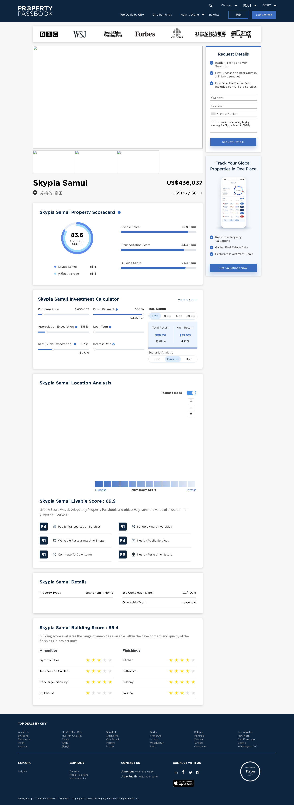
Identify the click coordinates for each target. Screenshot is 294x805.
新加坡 (65, 746)
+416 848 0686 (144, 771)
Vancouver (200, 746)
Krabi (65, 743)
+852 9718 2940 (148, 776)
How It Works (190, 14)
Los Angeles (245, 732)
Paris (153, 746)
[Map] (118, 437)
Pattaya (110, 743)
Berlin (153, 732)
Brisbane (23, 735)
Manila (65, 739)
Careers (74, 771)
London (154, 739)
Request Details (233, 141)
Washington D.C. (248, 746)
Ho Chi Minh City (72, 732)
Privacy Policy (25, 798)
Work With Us (78, 778)
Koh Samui (112, 739)
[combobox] (214, 114)
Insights (213, 14)
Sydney (22, 746)
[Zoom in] (191, 402)
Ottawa (198, 739)
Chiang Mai (112, 735)
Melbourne (24, 739)
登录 (238, 14)
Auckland (23, 732)
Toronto (198, 743)
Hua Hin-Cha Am (72, 735)
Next (209, 97)
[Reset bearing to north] (191, 414)
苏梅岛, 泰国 (51, 193)
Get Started (264, 14)
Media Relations (79, 774)
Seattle (242, 743)
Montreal (199, 735)
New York (244, 735)
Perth (21, 743)
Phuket (110, 746)
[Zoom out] (191, 408)
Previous (27, 97)
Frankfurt (155, 735)
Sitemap (64, 798)
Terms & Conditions (46, 798)
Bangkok (111, 732)
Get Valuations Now (233, 267)
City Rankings (162, 14)
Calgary (198, 732)
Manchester (157, 743)
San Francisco (246, 739)
